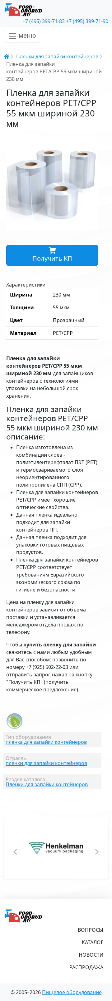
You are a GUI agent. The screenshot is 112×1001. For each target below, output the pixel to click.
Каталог (92, 942)
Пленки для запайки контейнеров (57, 56)
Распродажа (86, 967)
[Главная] (56, 9)
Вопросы (90, 929)
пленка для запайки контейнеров (46, 741)
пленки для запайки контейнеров (46, 763)
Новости (91, 954)
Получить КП (52, 258)
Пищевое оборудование (72, 992)
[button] (93, 143)
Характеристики (25, 284)
